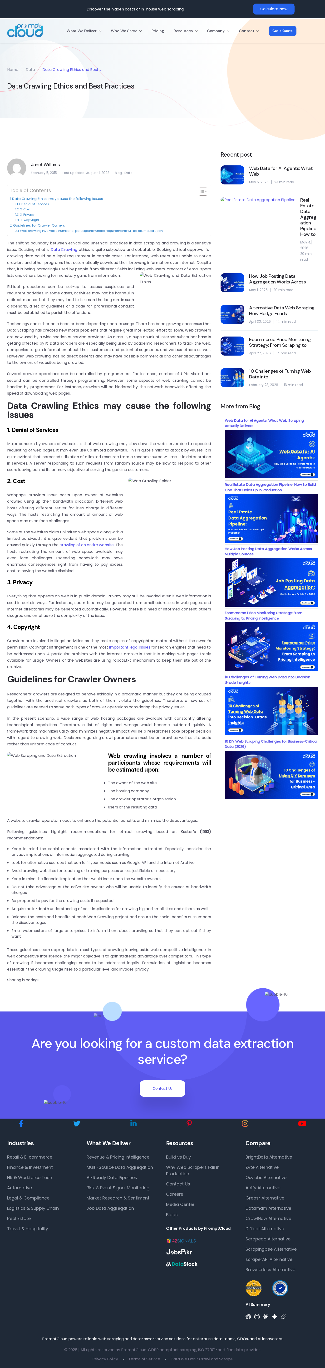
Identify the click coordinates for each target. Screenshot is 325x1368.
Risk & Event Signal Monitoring (118, 1188)
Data (30, 69)
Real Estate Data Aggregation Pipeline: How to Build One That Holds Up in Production (270, 487)
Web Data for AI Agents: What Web (281, 171)
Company (216, 30)
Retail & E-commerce (29, 1157)
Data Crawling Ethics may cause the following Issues (57, 198)
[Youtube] (302, 1123)
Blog (118, 172)
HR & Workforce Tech (29, 1177)
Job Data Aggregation (110, 1208)
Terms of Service (144, 1359)
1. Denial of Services (34, 204)
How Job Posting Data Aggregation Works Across (277, 279)
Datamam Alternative (268, 1208)
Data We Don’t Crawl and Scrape (202, 1359)
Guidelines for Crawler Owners (39, 225)
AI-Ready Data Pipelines (112, 1177)
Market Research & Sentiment (118, 1198)
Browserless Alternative (270, 1270)
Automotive (19, 1188)
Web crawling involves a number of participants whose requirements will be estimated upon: (91, 230)
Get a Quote (282, 31)
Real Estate (19, 1218)
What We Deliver (82, 30)
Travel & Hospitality (27, 1229)
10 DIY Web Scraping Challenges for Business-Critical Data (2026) (271, 744)
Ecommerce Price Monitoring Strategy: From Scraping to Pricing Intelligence (263, 615)
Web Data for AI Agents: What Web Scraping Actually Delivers (264, 423)
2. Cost (25, 209)
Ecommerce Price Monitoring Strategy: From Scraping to (280, 342)
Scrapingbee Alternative (271, 1249)
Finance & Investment (30, 1167)
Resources (183, 30)
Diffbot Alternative (265, 1229)
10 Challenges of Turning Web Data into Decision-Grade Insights (268, 679)
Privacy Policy (105, 1359)
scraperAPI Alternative (269, 1259)
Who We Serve (124, 30)
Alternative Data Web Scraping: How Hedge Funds (282, 310)
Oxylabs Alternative (266, 1177)
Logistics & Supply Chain (33, 1208)
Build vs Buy (178, 1157)
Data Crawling (64, 249)
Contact (246, 30)
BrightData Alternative (269, 1157)
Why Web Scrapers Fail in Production (193, 1170)
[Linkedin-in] (133, 1123)
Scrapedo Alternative (268, 1239)
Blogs (172, 1215)
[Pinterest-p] (189, 1123)
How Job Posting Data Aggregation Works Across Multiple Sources (268, 551)
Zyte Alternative (262, 1167)
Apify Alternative (263, 1188)
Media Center (180, 1204)
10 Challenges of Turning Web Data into (280, 374)
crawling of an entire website (86, 545)
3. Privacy (27, 214)
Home (12, 69)
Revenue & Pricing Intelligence (118, 1157)
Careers (174, 1194)
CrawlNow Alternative (268, 1218)
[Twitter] (77, 1123)
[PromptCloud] (25, 30)
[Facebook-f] (21, 1123)
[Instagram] (245, 1123)
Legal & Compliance (28, 1198)
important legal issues (129, 647)
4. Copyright (29, 220)
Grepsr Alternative (265, 1198)
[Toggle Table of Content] (200, 191)
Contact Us (162, 1088)
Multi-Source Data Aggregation (120, 1167)
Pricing (158, 30)
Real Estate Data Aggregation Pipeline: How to (308, 217)
